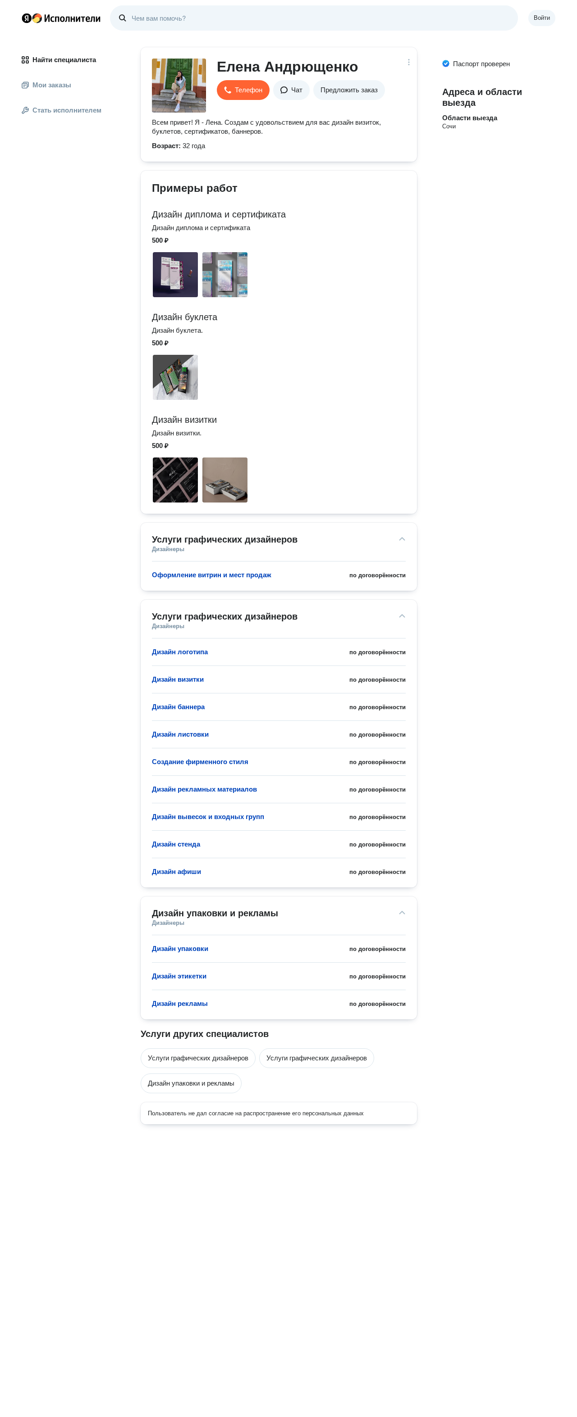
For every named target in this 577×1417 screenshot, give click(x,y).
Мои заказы (51, 85)
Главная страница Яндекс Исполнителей (61, 18)
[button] (243, 90)
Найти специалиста (64, 59)
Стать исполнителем (66, 110)
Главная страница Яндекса (27, 18)
